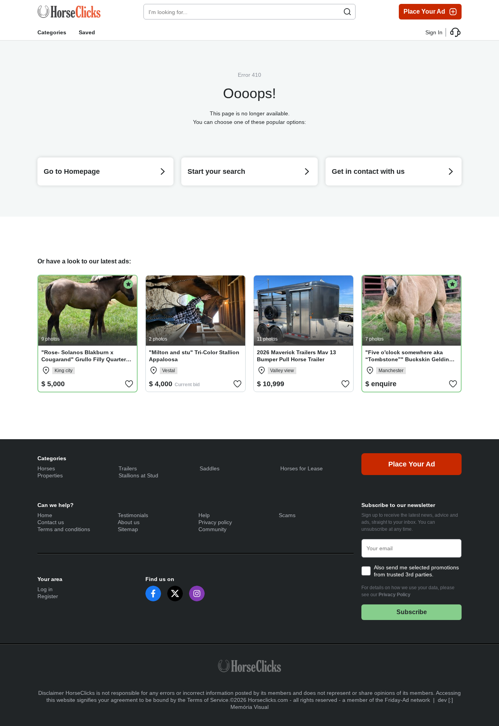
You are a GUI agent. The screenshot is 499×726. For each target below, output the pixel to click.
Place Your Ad (424, 11)
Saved (87, 32)
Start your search (216, 171)
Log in (45, 589)
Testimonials (133, 515)
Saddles (209, 468)
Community (212, 529)
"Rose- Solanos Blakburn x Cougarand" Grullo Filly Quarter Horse (83, 359)
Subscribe (411, 612)
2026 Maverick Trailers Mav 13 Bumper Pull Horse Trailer (296, 355)
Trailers (128, 468)
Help (204, 515)
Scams (287, 515)
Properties (50, 475)
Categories (51, 32)
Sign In (433, 32)
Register (47, 596)
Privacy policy (215, 522)
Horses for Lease (301, 468)
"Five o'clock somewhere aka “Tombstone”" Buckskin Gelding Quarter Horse (409, 359)
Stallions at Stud (138, 475)
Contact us (50, 522)
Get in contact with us (368, 171)
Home (44, 515)
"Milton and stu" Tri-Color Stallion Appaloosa (194, 355)
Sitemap (128, 529)
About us (129, 522)
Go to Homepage (72, 171)
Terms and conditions (63, 529)
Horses (46, 468)
